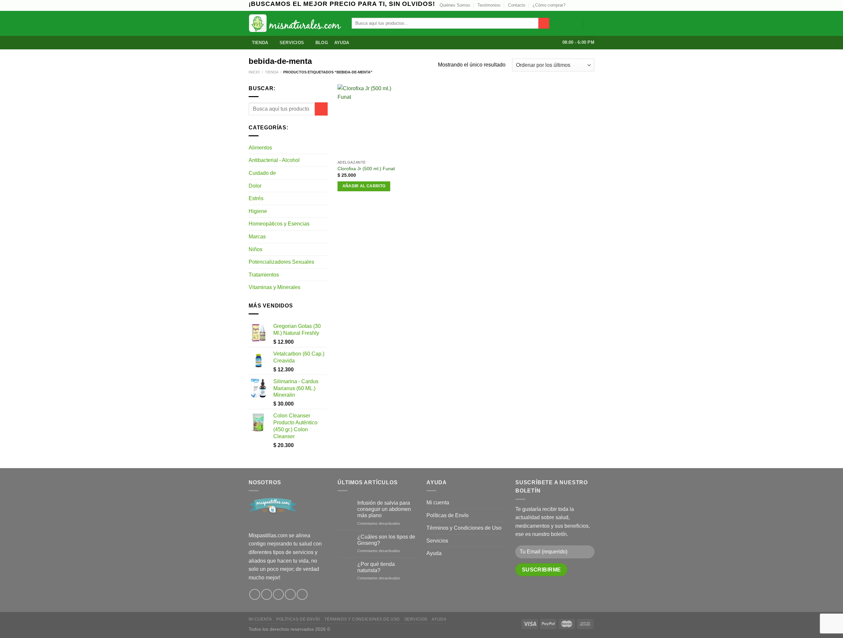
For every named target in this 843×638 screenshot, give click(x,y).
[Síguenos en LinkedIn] (591, 5)
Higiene (258, 211)
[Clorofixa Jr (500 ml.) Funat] (367, 120)
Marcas (257, 236)
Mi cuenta (437, 502)
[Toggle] (325, 147)
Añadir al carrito (364, 186)
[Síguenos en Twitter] (579, 5)
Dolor (255, 186)
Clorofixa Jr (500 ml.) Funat (366, 168)
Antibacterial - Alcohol (274, 160)
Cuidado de (262, 173)
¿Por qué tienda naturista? (376, 567)
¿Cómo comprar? (548, 5)
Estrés (256, 198)
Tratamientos (264, 275)
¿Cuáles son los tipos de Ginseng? (386, 540)
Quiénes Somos (455, 5)
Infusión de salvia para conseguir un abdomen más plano (384, 509)
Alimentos (260, 147)
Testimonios (489, 5)
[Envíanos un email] (585, 5)
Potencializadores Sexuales (281, 262)
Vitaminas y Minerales (274, 287)
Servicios (292, 42)
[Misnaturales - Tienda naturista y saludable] (295, 23)
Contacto (516, 5)
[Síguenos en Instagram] (572, 5)
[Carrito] (591, 23)
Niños (255, 249)
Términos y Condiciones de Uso (464, 528)
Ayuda (341, 42)
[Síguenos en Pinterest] (290, 594)
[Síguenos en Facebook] (254, 594)
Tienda (260, 42)
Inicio (254, 72)
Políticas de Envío (447, 515)
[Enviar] (543, 23)
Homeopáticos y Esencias (279, 223)
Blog (321, 42)
